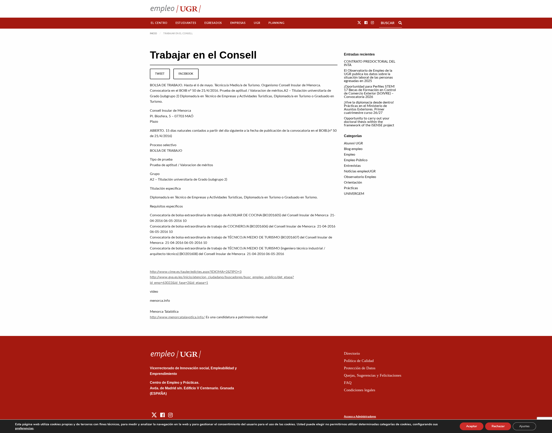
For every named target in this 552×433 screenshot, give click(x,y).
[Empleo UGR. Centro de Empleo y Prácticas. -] (176, 8)
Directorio (352, 353)
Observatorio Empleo (360, 177)
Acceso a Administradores (360, 416)
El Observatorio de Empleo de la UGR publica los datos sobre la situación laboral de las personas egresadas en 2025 (368, 76)
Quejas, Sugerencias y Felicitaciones (372, 375)
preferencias (24, 428)
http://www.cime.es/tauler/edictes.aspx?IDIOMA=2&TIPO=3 (196, 272)
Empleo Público (355, 160)
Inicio (153, 33)
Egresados (213, 23)
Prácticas (351, 188)
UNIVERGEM (354, 193)
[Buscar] (400, 23)
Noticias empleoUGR (360, 171)
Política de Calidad (359, 361)
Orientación (353, 182)
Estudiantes (186, 23)
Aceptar (471, 426)
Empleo (349, 154)
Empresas (238, 23)
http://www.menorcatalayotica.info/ (177, 317)
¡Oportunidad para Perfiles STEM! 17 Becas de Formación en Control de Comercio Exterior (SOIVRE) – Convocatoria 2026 (370, 92)
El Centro (159, 23)
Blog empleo (353, 149)
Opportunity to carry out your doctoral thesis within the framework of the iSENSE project (369, 122)
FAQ (347, 382)
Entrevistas (352, 165)
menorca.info (160, 300)
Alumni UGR (353, 143)
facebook (186, 74)
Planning (276, 23)
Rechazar (498, 426)
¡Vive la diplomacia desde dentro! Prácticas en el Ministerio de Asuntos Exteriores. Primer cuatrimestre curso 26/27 (369, 107)
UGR (257, 23)
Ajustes (524, 426)
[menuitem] (159, 23)
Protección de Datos (359, 368)
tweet (160, 74)
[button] (359, 23)
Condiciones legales (359, 390)
